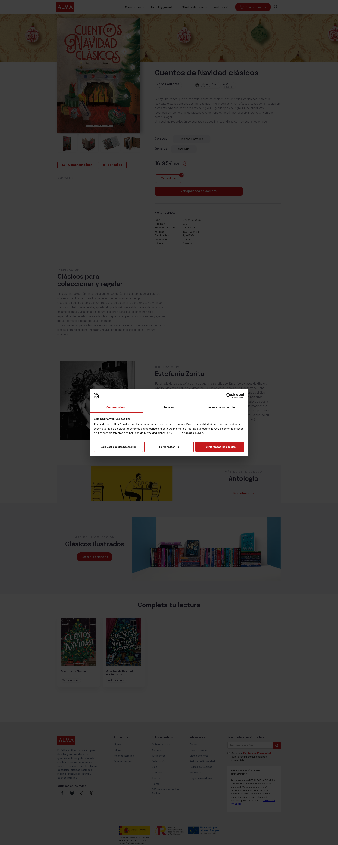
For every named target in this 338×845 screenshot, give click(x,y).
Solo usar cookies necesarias (118, 446)
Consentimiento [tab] (116, 407)
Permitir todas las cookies (220, 446)
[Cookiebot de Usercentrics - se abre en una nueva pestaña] (229, 395)
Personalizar (167, 446)
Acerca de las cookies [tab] (221, 407)
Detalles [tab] (169, 407)
